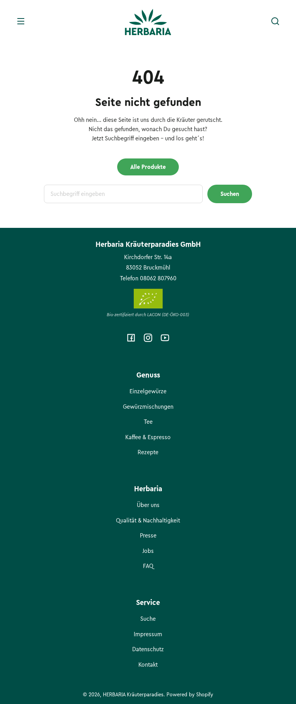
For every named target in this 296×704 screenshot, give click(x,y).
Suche (148, 619)
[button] (275, 21)
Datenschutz (148, 649)
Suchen (229, 194)
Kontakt (148, 665)
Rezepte (148, 452)
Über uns (148, 505)
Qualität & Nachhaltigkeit (148, 520)
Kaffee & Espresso (148, 437)
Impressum (148, 634)
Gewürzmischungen (148, 407)
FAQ (148, 566)
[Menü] (20, 21)
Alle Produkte (148, 167)
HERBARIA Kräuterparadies (133, 694)
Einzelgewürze (148, 391)
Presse (148, 535)
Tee (148, 422)
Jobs (148, 551)
